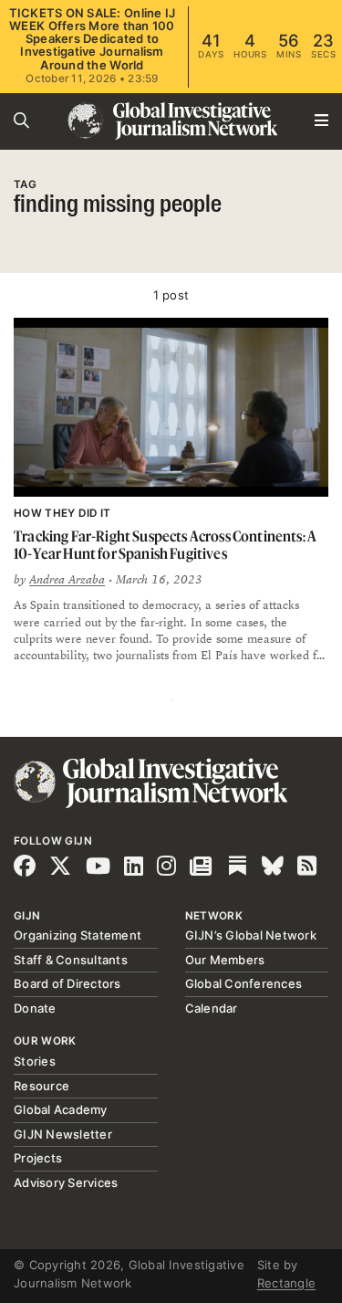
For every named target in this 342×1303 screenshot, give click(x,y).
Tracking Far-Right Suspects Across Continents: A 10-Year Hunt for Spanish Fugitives (165, 544)
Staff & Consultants (71, 959)
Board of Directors (67, 983)
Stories (35, 1061)
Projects (38, 1158)
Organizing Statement (77, 935)
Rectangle (286, 1283)
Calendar (211, 1008)
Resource (41, 1085)
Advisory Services (66, 1182)
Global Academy (61, 1109)
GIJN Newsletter (63, 1134)
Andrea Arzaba (67, 580)
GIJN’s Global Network (250, 935)
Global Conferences (244, 983)
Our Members (225, 959)
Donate (35, 1008)
